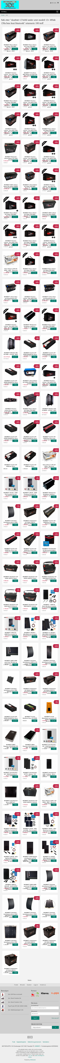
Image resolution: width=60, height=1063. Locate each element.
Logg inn (36, 984)
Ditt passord (34, 1011)
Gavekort (29, 984)
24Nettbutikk (33, 1059)
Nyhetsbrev (46, 1042)
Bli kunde (22, 984)
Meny (5, 11)
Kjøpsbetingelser (21, 1042)
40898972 (37, 1046)
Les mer (31, 1055)
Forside (2, 15)
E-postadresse (34, 1005)
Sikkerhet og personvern (34, 1042)
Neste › (30, 980)
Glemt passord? (55, 1018)
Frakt (13, 1042)
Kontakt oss (43, 984)
